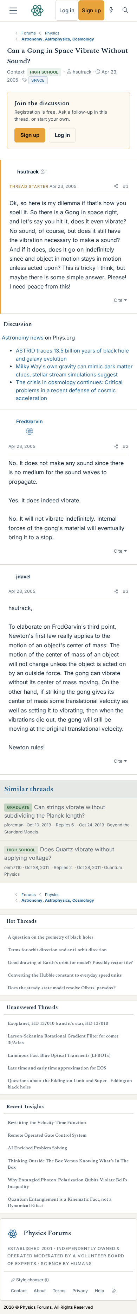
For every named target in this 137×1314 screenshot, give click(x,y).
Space (38, 80)
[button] (115, 186)
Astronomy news (23, 337)
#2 (126, 446)
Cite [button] (118, 300)
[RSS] (114, 1290)
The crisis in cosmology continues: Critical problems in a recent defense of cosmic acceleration (69, 390)
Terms (59, 1290)
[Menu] (13, 10)
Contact (19, 1290)
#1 (126, 186)
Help (99, 1290)
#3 (126, 591)
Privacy (80, 1290)
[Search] (125, 10)
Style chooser (29, 1279)
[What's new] (111, 10)
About (40, 1290)
